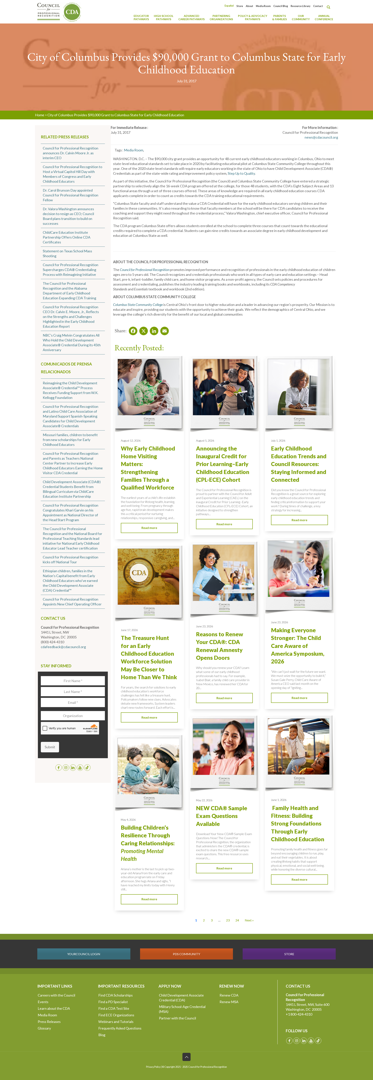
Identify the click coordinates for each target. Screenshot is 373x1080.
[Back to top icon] (186, 1057)
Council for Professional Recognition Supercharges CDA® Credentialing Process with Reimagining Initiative (70, 270)
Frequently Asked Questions (119, 1028)
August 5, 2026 (205, 440)
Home (39, 115)
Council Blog (280, 6)
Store (239, 6)
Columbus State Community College (138, 304)
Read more (149, 528)
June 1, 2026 (278, 799)
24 (237, 920)
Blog (101, 1035)
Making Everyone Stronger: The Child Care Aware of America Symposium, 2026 (297, 646)
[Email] (163, 330)
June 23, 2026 (279, 622)
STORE (289, 954)
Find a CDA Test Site (113, 1008)
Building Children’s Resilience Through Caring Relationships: (148, 843)
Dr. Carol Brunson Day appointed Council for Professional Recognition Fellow (70, 195)
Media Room (263, 6)
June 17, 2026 (129, 630)
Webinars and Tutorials (115, 1021)
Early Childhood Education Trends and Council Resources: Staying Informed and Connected (298, 464)
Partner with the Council (177, 1018)
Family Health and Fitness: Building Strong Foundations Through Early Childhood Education (297, 823)
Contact (318, 6)
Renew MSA (229, 1002)
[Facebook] (132, 330)
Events (43, 1002)
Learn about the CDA (54, 1008)
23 (228, 920)
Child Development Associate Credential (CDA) (181, 997)
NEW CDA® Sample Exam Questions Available (221, 816)
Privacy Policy (153, 1066)
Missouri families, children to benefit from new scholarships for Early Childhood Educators (70, 440)
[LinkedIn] (153, 330)
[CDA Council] (59, 11)
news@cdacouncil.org (321, 137)
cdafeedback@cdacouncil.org (63, 647)
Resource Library (300, 6)
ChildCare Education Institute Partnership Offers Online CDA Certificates (66, 237)
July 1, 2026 (278, 440)
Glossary (44, 1028)
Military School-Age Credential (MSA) (182, 1009)
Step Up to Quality (241, 173)
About (249, 6)
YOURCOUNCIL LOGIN (83, 954)
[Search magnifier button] (329, 7)
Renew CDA (229, 995)
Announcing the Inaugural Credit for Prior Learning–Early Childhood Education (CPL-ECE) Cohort (222, 464)
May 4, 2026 (128, 819)
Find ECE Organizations (116, 1015)
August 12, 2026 (130, 440)
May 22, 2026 (204, 800)
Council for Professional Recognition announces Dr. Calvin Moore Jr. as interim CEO (70, 153)
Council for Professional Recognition (144, 269)
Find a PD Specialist (113, 1002)
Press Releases (49, 1021)
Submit (50, 747)
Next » (249, 920)
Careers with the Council (56, 995)
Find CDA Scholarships (115, 995)
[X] (142, 330)
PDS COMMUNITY (186, 954)
